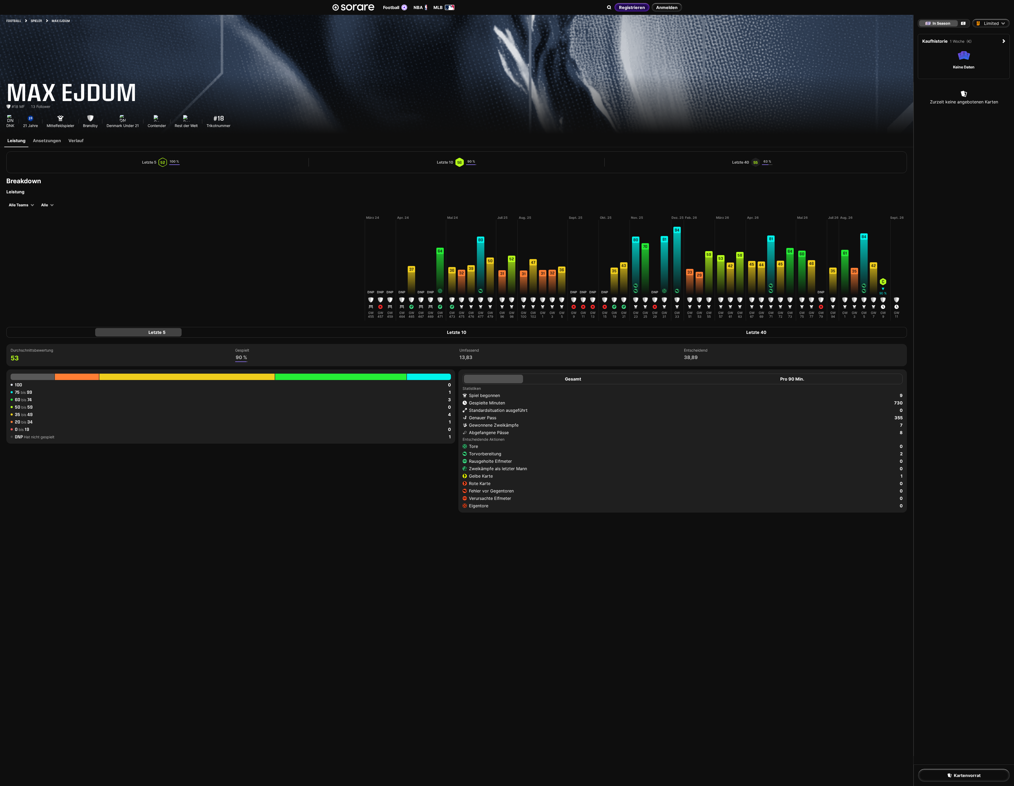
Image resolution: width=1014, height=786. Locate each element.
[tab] (963, 23)
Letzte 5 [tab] (156, 332)
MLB (438, 7)
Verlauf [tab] (76, 140)
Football (391, 7)
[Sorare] (353, 7)
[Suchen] (609, 7)
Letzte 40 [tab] (756, 332)
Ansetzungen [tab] (47, 140)
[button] (371, 273)
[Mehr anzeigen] (360, 268)
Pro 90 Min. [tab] (792, 379)
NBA (418, 7)
